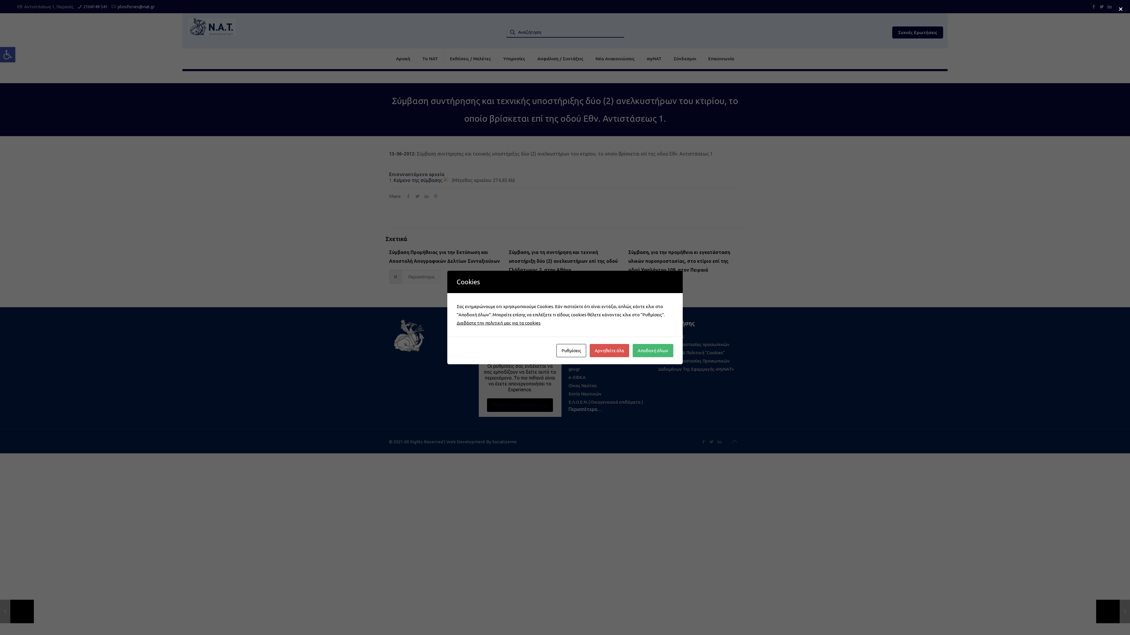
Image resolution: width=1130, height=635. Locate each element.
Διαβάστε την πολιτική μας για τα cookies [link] (499, 322)
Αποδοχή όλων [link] (653, 350)
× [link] (1120, 8)
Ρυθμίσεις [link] (571, 350)
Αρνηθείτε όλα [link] (609, 350)
